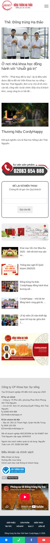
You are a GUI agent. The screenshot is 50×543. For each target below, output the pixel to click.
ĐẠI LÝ (31, 526)
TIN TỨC (8, 526)
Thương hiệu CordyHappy (22, 132)
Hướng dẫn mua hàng (11, 460)
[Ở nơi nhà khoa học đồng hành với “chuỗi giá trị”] (25, 43)
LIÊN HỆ (41, 526)
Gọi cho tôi (25, 209)
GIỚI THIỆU (11, 523)
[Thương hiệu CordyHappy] (25, 114)
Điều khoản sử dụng (10, 457)
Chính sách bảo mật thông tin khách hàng (20, 463)
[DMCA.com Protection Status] (10, 477)
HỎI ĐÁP (20, 526)
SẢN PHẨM (24, 523)
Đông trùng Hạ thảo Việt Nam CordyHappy (22, 533)
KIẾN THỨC (38, 523)
